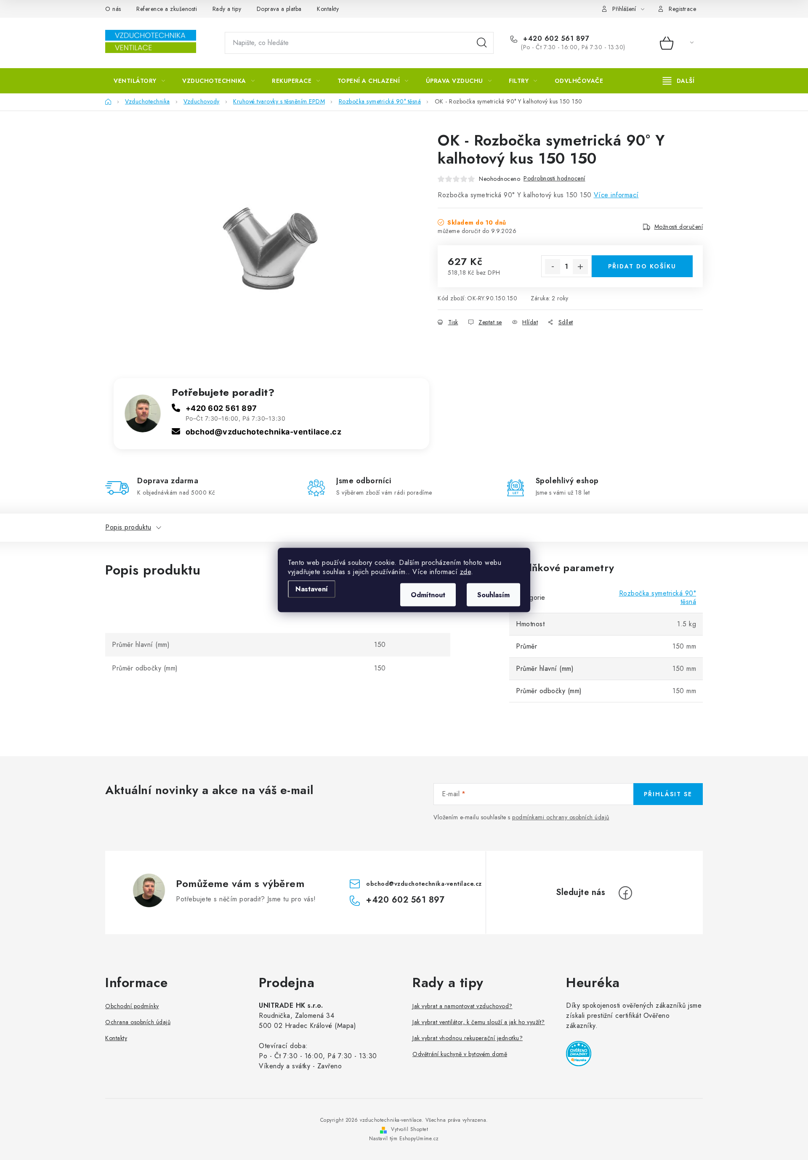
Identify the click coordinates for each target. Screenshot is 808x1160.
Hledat (482, 43)
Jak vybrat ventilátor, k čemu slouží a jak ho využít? (478, 1022)
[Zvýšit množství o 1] (580, 266)
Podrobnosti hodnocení (554, 178)
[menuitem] (139, 80)
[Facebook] (625, 893)
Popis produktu (128, 527)
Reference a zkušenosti (166, 9)
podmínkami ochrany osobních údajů (560, 817)
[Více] (678, 80)
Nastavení (311, 589)
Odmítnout (428, 595)
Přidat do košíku (642, 266)
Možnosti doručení (678, 226)
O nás (113, 9)
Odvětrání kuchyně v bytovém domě (459, 1054)
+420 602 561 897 (555, 38)
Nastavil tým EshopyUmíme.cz (404, 1138)
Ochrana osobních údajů (137, 1022)
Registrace (682, 9)
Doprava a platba (279, 9)
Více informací (616, 195)
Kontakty (328, 9)
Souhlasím (493, 595)
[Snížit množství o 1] (552, 266)
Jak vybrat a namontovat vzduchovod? (462, 1006)
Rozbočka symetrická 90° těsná (657, 597)
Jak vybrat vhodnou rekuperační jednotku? (467, 1038)
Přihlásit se (668, 794)
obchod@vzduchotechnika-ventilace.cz (264, 431)
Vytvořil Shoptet (409, 1129)
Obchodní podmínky (132, 1006)
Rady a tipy (227, 9)
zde (465, 572)
